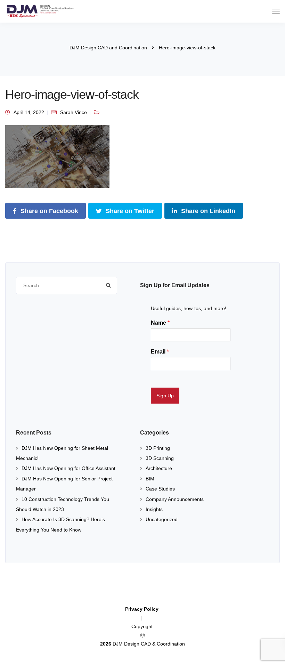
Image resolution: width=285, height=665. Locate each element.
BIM (150, 478)
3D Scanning (160, 458)
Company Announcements (175, 499)
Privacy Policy (142, 609)
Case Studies (160, 489)
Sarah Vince (73, 112)
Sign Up (165, 395)
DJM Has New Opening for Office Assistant (68, 468)
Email (160, 352)
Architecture (159, 468)
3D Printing (158, 448)
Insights (154, 509)
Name (160, 323)
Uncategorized (162, 519)
